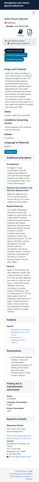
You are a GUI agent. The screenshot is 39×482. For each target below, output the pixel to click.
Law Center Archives (16, 41)
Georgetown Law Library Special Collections (16, 4)
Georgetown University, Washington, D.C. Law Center (20, 332)
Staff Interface (21, 471)
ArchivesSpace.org (17, 474)
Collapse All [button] (11, 152)
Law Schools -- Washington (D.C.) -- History (19, 340)
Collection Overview (14, 51)
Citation (20, 36)
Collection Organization (16, 55)
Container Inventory (14, 59)
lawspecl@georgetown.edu (20, 457)
